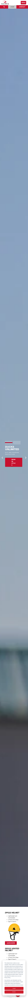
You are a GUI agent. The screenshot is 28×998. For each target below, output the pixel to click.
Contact (22, 7)
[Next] (25, 457)
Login (12, 7)
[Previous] (2, 457)
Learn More (11, 943)
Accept (14, 988)
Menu (23, 2)
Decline (14, 991)
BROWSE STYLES (13, 462)
